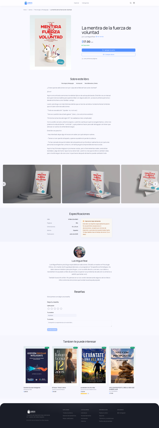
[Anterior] (3, 184)
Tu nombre (50, 312)
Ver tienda (100, 36)
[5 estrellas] (61, 308)
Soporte (101, 416)
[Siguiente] (155, 184)
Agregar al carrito (109, 50)
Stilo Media (45, 420)
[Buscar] (130, 2)
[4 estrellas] (57, 308)
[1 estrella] (48, 308)
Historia (83, 421)
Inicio (25, 10)
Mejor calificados (68, 418)
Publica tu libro (103, 413)
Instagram (122, 413)
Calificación (50, 306)
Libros (30, 10)
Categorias (85, 3)
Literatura (84, 413)
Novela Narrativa (86, 416)
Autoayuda (84, 418)
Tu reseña (50, 319)
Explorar (76, 3)
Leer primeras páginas (90, 58)
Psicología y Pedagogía (41, 10)
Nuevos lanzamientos (69, 416)
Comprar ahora (109, 54)
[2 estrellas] (51, 308)
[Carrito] (133, 2)
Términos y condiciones (106, 418)
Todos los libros (68, 413)
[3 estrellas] (54, 308)
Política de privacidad (105, 421)
